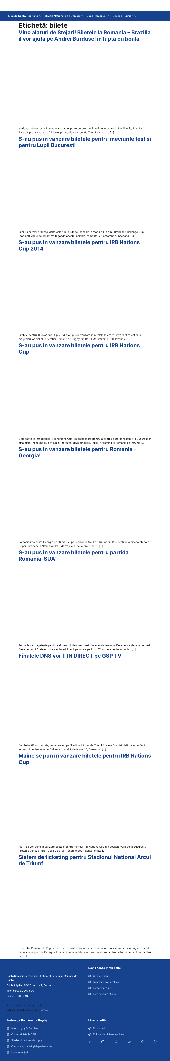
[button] (155, 5)
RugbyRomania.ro (17, 976)
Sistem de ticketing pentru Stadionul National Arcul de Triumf (85, 860)
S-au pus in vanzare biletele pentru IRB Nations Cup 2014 (79, 245)
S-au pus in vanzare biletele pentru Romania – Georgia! (77, 452)
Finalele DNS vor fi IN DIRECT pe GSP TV (70, 655)
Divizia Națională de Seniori (62, 16)
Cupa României (96, 16)
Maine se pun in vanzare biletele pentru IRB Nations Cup (85, 758)
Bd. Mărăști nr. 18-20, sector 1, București (30, 985)
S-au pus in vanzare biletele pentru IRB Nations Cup (79, 348)
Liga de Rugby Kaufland (23, 16)
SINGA (44, 1010)
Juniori (129, 16)
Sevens (117, 16)
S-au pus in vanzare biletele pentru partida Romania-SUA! (74, 555)
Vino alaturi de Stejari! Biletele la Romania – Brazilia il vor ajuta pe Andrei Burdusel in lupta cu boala (85, 35)
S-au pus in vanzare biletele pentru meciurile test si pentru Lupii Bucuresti (85, 142)
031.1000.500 (25, 991)
